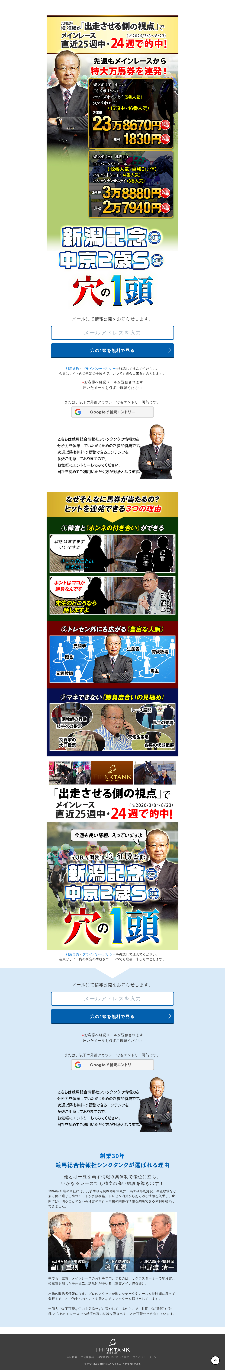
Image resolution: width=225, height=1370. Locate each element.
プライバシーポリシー (99, 368)
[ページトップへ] (215, 1360)
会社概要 (72, 1357)
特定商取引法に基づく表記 (113, 1357)
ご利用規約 (87, 1357)
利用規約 (72, 368)
